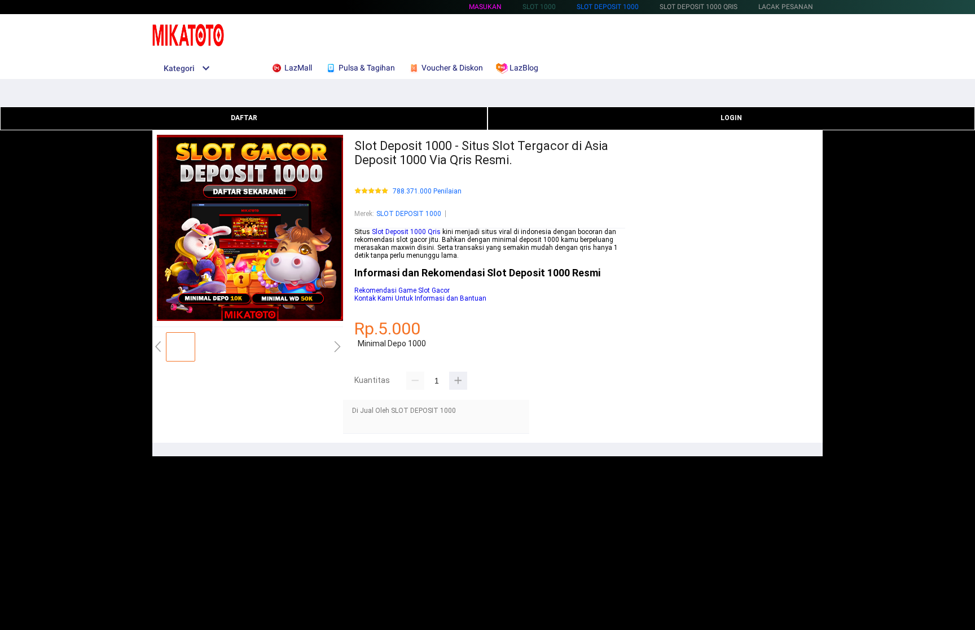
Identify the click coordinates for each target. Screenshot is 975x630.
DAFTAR (244, 118)
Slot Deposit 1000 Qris (406, 232)
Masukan (485, 7)
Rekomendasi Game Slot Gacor (402, 290)
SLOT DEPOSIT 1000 (608, 7)
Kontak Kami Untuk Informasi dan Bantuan (420, 298)
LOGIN (731, 118)
